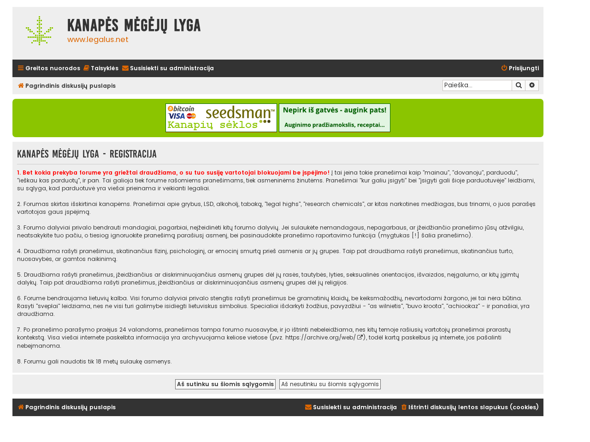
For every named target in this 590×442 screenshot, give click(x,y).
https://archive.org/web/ (320, 337)
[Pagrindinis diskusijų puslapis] (37, 33)
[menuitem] (100, 68)
